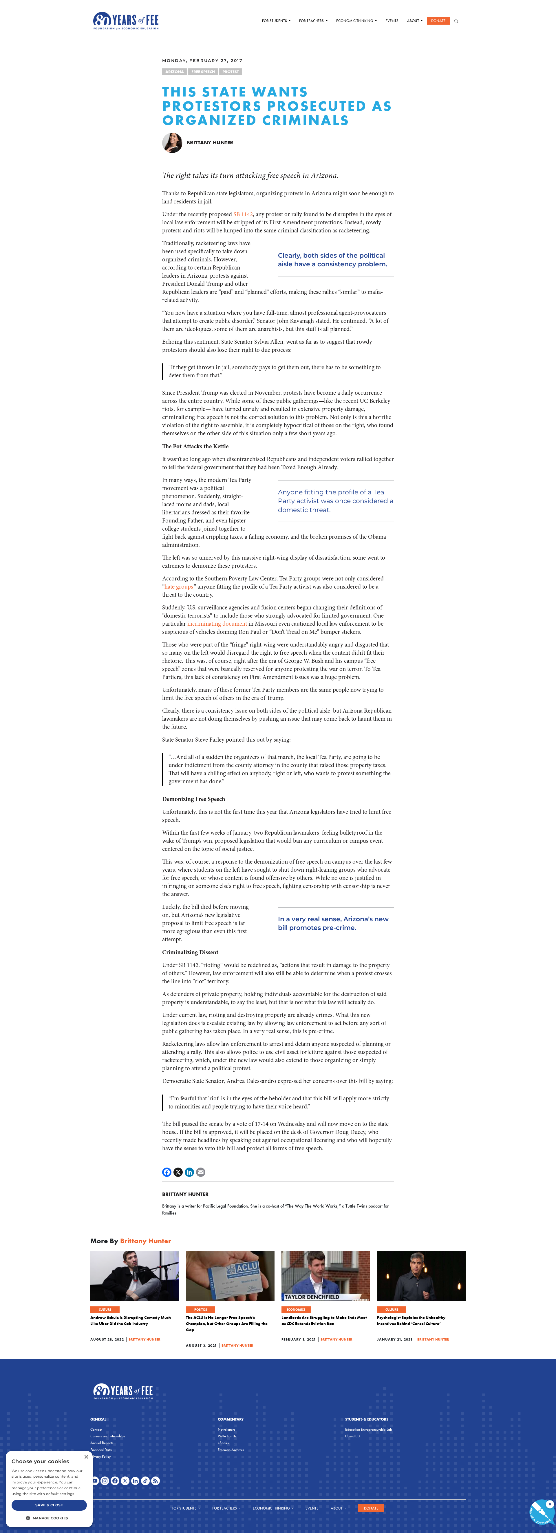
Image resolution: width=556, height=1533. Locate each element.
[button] (49, 1517)
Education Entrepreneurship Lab (368, 1429)
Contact (96, 1429)
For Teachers (312, 21)
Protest (230, 71)
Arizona (174, 71)
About (413, 21)
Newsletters (226, 1429)
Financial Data (101, 1450)
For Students (275, 21)
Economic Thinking (355, 21)
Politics (200, 1310)
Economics (296, 1310)
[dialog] (49, 1489)
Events (391, 21)
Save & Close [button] (49, 1505)
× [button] (86, 1457)
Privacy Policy (100, 1456)
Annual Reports (101, 1443)
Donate (438, 21)
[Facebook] (166, 1172)
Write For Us (227, 1436)
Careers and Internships (107, 1436)
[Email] (200, 1172)
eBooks (223, 1443)
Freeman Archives (231, 1450)
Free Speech (203, 71)
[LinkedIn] (189, 1172)
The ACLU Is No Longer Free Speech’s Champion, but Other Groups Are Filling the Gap (227, 1323)
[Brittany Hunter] (172, 142)
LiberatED (352, 1436)
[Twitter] (178, 1172)
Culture (105, 1310)
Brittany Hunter (210, 142)
